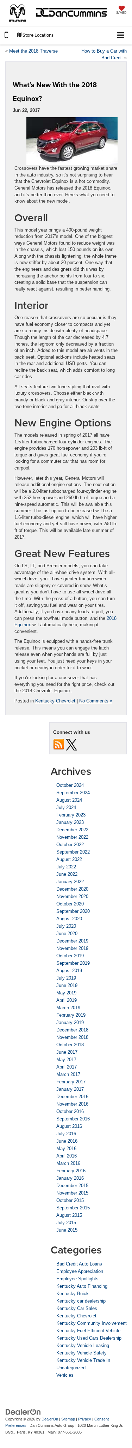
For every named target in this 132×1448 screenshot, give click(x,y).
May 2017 (66, 1059)
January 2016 (70, 1178)
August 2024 (69, 800)
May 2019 (66, 992)
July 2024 (66, 807)
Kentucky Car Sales (76, 1308)
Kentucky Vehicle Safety (81, 1353)
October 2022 (70, 844)
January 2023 (70, 822)
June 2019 (66, 985)
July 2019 (66, 978)
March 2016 (68, 1163)
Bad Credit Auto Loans (79, 1264)
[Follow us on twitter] (71, 744)
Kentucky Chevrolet (55, 701)
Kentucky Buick (72, 1293)
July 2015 (66, 1222)
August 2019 (69, 970)
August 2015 (69, 1215)
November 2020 (72, 896)
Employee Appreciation (79, 1271)
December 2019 (72, 941)
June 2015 (66, 1230)
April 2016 (66, 1156)
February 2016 (71, 1170)
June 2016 (66, 1141)
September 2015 (73, 1207)
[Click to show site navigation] (121, 35)
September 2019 (73, 963)
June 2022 (66, 874)
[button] (6, 36)
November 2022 (72, 837)
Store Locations (37, 35)
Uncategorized (71, 1367)
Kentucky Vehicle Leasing (82, 1345)
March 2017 (68, 1074)
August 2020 (69, 918)
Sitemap (68, 1419)
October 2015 (70, 1200)
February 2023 (71, 815)
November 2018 (72, 1037)
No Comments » (95, 701)
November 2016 (72, 1104)
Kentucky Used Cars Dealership (88, 1338)
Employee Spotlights (77, 1278)
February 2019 (71, 1015)
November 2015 (72, 1193)
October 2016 (70, 1111)
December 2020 (72, 889)
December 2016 (72, 1096)
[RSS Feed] (58, 744)
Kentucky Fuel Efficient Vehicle (88, 1330)
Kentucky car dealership (81, 1301)
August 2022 (69, 859)
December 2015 (72, 1185)
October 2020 (70, 904)
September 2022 (73, 852)
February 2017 (71, 1081)
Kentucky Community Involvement (91, 1323)
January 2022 (70, 881)
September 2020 (73, 911)
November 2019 (72, 948)
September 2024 (73, 792)
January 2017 (70, 1089)
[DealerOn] (23, 1411)
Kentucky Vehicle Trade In (83, 1360)
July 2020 (66, 926)
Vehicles (65, 1375)
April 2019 (66, 1000)
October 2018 (70, 1044)
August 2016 (69, 1126)
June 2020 (66, 933)
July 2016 (66, 1133)
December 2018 (72, 1030)
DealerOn (50, 1419)
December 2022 (72, 829)
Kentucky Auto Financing (81, 1286)
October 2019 (70, 955)
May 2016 (66, 1148)
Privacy (84, 1419)
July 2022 (66, 866)
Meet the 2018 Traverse (33, 51)
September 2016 (73, 1118)
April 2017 (66, 1067)
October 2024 (70, 785)
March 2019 (68, 1007)
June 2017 (66, 1052)
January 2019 (70, 1022)
